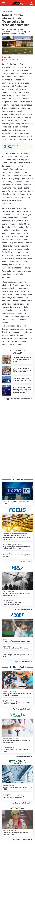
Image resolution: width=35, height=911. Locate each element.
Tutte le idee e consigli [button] (21, 840)
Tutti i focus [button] (25, 562)
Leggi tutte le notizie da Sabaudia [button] (17, 399)
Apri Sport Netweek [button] (22, 662)
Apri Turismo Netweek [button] (21, 709)
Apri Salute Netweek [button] (22, 756)
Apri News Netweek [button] (22, 609)
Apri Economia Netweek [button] (21, 803)
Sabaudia (7, 57)
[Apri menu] (3, 3)
